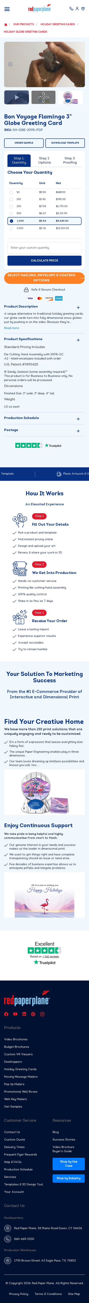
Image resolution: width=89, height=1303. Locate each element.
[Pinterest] (33, 1014)
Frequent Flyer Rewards (20, 1154)
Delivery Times (14, 1147)
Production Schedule (18, 1169)
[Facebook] (6, 1014)
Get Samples (13, 1106)
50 (18, 192)
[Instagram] (42, 1014)
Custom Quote (14, 1139)
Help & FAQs (13, 1162)
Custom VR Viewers (18, 1054)
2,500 (20, 228)
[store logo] (39, 8)
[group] (44, 64)
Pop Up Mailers (14, 1084)
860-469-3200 (24, 1239)
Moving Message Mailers (21, 1076)
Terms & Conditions (48, 1294)
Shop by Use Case (68, 1163)
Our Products (24, 24)
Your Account (14, 1192)
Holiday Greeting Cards (58, 24)
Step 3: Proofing (70, 160)
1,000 (20, 221)
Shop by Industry (69, 1178)
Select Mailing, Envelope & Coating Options (41, 278)
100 (19, 199)
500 (19, 213)
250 (19, 206)
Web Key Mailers (15, 1099)
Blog (56, 1132)
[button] (10, 64)
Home (5, 25)
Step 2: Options (44, 160)
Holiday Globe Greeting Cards (25, 32)
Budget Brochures (16, 1047)
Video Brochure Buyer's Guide (63, 1149)
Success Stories (64, 1139)
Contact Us (12, 1132)
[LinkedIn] (24, 1014)
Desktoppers (13, 1062)
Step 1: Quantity (19, 160)
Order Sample (23, 143)
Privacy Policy (18, 1294)
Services (10, 1177)
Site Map (74, 1294)
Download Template (65, 143)
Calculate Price (44, 260)
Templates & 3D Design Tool (23, 1184)
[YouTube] (15, 1014)
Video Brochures (16, 1039)
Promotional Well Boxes (20, 1091)
